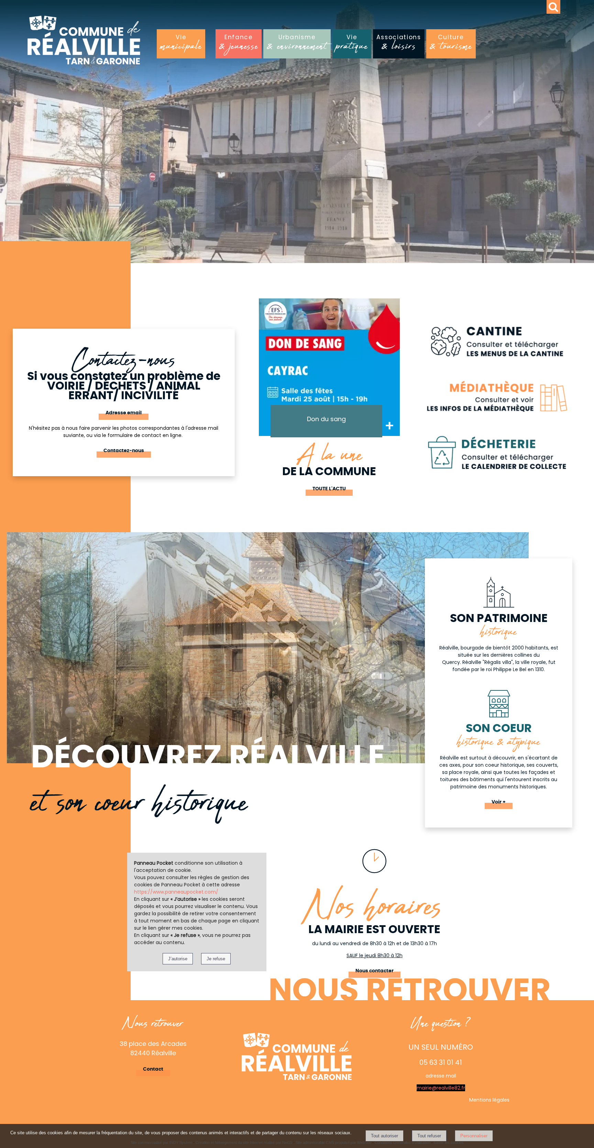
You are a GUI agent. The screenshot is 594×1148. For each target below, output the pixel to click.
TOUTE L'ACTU (329, 488)
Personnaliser (473, 1135)
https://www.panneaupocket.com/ (176, 891)
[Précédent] (251, 377)
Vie (181, 44)
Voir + (499, 802)
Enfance (238, 44)
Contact (153, 1069)
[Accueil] (113, 43)
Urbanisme (297, 44)
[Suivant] (407, 377)
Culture (451, 44)
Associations (398, 44)
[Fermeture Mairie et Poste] (331, 367)
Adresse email (124, 413)
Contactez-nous (123, 450)
